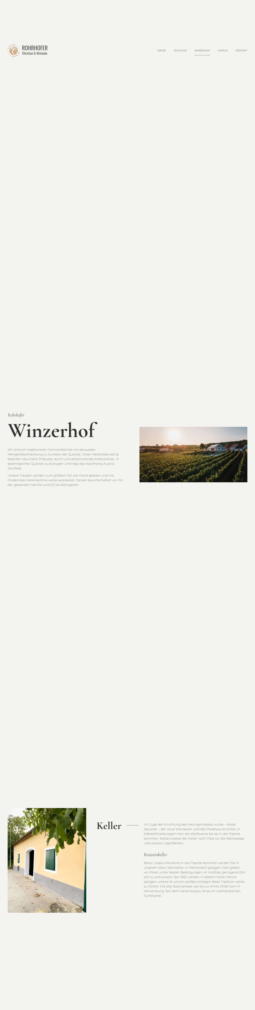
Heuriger (180, 50)
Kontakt (241, 50)
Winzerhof (202, 50)
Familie (223, 50)
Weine (162, 50)
